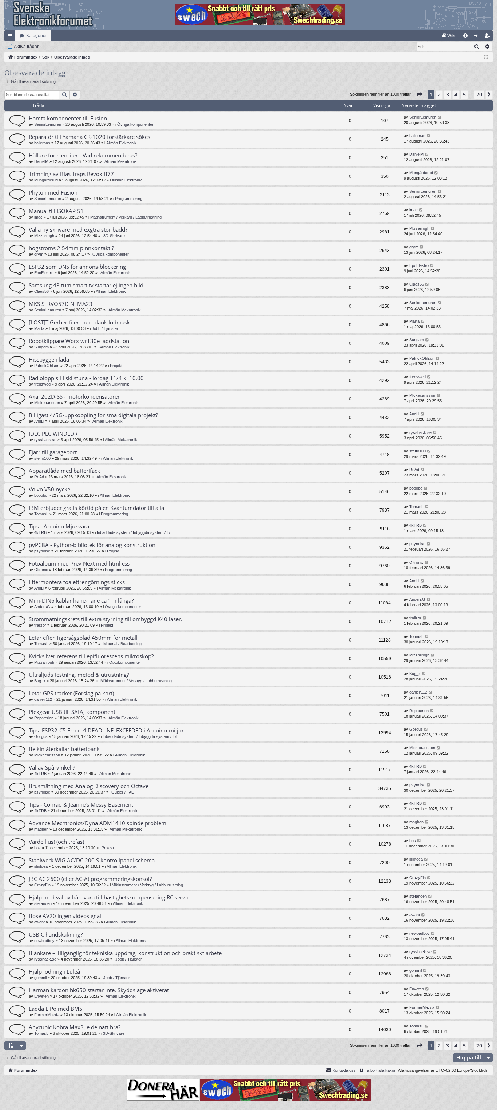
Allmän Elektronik (121, 143)
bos (37, 848)
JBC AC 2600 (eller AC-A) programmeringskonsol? (90, 878)
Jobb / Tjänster (105, 328)
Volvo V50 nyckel (50, 489)
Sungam (41, 347)
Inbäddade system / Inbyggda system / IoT (134, 532)
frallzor (40, 625)
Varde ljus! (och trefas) (56, 841)
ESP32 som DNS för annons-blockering (77, 266)
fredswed (42, 384)
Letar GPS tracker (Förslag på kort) (71, 693)
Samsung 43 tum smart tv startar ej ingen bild (86, 285)
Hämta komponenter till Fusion (68, 118)
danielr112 (43, 699)
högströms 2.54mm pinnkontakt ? (71, 248)
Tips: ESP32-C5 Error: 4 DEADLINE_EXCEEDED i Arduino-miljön (107, 730)
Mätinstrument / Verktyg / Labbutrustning (126, 217)
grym (38, 254)
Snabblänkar (11, 37)
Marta (39, 328)
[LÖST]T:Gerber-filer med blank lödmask (79, 322)
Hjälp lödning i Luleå (54, 971)
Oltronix (41, 569)
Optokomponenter (125, 662)
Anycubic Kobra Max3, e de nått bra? (74, 1027)
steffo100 (42, 458)
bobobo (40, 495)
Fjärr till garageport (53, 452)
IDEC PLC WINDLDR (53, 433)
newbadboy (44, 940)
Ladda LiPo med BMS (55, 1008)
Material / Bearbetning (122, 644)
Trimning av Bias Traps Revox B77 (71, 173)
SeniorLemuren (47, 124)
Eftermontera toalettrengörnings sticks (77, 582)
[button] (419, 94)
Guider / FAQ (123, 792)
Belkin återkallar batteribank (64, 748)
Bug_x (39, 681)
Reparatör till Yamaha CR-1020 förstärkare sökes (89, 136)
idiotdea (41, 866)
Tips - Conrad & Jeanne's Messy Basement (81, 804)
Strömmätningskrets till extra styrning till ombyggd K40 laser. (105, 619)
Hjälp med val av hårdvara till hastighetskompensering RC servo (108, 897)
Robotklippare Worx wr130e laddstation (79, 340)
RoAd (39, 477)
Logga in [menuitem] (478, 37)
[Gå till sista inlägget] (439, 117)
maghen (41, 829)
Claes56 (41, 291)
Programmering (128, 198)
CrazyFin (42, 885)
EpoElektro (43, 273)
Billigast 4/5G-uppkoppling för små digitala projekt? (93, 415)
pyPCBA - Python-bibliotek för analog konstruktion (92, 544)
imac (38, 217)
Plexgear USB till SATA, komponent (72, 711)
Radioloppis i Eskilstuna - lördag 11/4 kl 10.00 (86, 378)
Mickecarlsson (47, 402)
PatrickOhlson (46, 365)
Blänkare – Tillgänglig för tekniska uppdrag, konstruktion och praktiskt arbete (125, 953)
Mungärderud (46, 180)
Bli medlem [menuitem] (489, 37)
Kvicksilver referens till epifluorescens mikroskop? (91, 656)
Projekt (116, 365)
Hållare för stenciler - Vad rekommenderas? (83, 155)
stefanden (43, 903)
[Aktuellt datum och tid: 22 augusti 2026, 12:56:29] (486, 57)
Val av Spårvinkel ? (52, 767)
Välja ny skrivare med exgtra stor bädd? (78, 229)
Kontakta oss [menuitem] (344, 1070)
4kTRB (40, 532)
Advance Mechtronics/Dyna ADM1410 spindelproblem (97, 823)
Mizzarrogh (44, 235)
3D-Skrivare (114, 235)
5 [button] (464, 94)
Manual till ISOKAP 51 (56, 211)
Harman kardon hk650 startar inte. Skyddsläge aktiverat (99, 990)
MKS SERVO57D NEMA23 (60, 303)
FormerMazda (46, 1015)
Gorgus (41, 736)
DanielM (41, 161)
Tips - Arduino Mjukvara (59, 526)
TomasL (41, 514)
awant (39, 922)
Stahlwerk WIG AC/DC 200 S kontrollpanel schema (92, 860)
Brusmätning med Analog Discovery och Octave (88, 786)
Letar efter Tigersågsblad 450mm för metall (83, 637)
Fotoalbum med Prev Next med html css (79, 563)
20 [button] (479, 94)
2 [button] (439, 94)
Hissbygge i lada (49, 359)
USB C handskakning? (56, 934)
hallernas (42, 143)
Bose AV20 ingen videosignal (65, 915)
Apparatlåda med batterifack (64, 470)
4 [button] (455, 94)
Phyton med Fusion (53, 192)
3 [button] (447, 94)
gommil (40, 977)
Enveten (41, 996)
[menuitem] (449, 35)
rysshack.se (45, 440)
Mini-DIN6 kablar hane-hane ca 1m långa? (81, 600)
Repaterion (43, 718)
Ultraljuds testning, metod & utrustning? (79, 674)
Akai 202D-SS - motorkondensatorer (74, 396)
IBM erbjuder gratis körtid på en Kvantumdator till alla (96, 507)
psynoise (42, 551)
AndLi (39, 421)
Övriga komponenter (135, 124)
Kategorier (36, 35)
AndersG (42, 606)
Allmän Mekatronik (120, 161)
